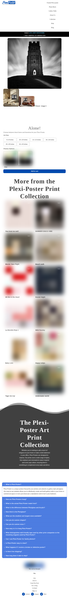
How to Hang (34, 585)
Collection (52, 19)
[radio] (10, 140)
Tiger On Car (10, 396)
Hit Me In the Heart (12, 297)
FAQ (34, 578)
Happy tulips (40, 363)
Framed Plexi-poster (52, 3)
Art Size (6, 135)
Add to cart (34, 171)
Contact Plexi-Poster (34, 583)
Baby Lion (9, 363)
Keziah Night (40, 297)
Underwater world (42, 396)
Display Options (9, 148)
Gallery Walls (52, 11)
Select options (19, 210)
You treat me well (12, 231)
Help (52, 23)
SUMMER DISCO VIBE (43, 231)
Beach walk (39, 264)
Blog (52, 27)
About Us (52, 15)
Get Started (34, 588)
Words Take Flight (12, 264)
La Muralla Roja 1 (12, 330)
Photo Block (52, 7)
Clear (5, 167)
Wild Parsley (40, 330)
